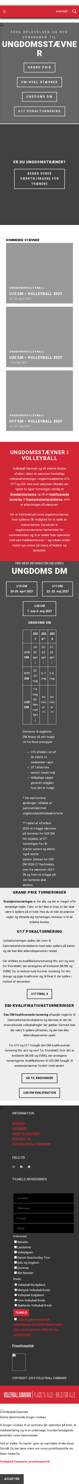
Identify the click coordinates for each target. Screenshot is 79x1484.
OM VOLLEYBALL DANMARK (31, 1144)
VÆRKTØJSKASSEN (26, 1133)
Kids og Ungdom (28, 1262)
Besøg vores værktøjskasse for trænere (39, 178)
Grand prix (39, 67)
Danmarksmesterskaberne (44, 499)
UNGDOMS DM (39, 96)
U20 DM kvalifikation (39, 1092)
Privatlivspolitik (23, 1345)
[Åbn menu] (4, 11)
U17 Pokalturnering (39, 111)
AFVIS (8, 1469)
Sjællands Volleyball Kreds (35, 1305)
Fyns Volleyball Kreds (31, 1300)
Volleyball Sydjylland (31, 1295)
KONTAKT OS (21, 1138)
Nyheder (22, 1242)
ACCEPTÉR (11, 1479)
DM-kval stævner (39, 82)
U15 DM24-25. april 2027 (21, 589)
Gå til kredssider (39, 1078)
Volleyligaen (25, 1252)
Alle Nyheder (25, 1273)
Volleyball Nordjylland (31, 1284)
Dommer (23, 1268)
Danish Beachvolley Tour (33, 1257)
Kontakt (62, 11)
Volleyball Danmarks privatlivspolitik (25, 1461)
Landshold (24, 1247)
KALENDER (19, 1128)
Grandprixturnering (23, 494)
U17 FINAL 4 (39, 994)
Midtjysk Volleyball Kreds (34, 1290)
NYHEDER (18, 1123)
